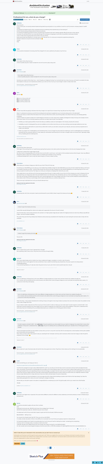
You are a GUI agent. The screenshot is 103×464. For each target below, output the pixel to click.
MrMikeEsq (19, 23)
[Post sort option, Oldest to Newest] (77, 20)
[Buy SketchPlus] (51, 456)
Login (22, 443)
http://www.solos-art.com (21, 136)
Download (51, 13)
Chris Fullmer (20, 163)
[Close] (88, 432)
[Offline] (15, 70)
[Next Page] (54, 448)
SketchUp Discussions (19, 19)
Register (17, 443)
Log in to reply (85, 19)
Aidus (18, 92)
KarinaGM (19, 258)
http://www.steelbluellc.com (25, 385)
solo (17, 108)
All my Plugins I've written (21, 184)
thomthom (19, 69)
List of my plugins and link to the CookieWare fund (26, 85)
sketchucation (18, 1)
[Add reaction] (77, 45)
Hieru (18, 201)
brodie (18, 360)
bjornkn (18, 403)
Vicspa (18, 49)
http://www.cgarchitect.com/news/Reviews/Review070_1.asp (31, 365)
